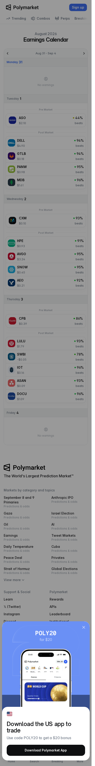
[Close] (83, 627)
